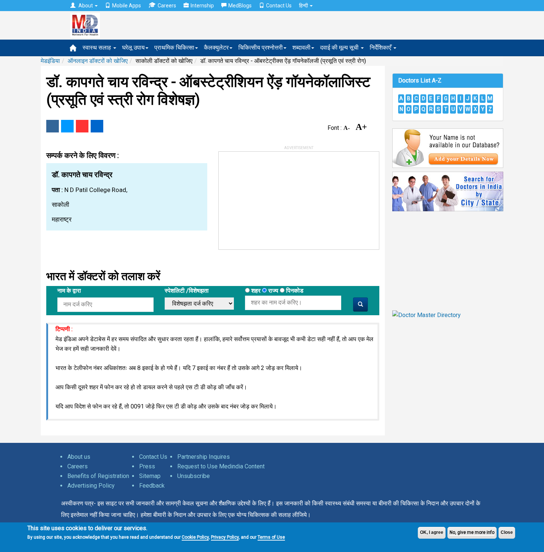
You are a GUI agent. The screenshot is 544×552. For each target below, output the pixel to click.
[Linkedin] (97, 126)
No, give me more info (472, 532)
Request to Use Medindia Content (221, 466)
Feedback (152, 485)
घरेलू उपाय (133, 47)
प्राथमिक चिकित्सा (174, 47)
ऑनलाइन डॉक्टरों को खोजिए (98, 60)
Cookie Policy (195, 537)
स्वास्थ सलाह (98, 47)
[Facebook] (52, 126)
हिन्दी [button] (304, 6)
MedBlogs (240, 6)
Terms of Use (271, 537)
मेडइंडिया (50, 60)
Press (147, 466)
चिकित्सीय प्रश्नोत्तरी (260, 47)
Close (507, 532)
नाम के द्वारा (69, 290)
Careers (167, 6)
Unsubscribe (193, 475)
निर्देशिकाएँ (381, 47)
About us (78, 456)
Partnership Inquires (203, 456)
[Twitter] (67, 126)
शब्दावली (301, 47)
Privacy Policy (225, 537)
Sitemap (150, 475)
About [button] (85, 6)
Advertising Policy (91, 485)
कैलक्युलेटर (216, 47)
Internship (202, 6)
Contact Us (279, 6)
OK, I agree (431, 532)
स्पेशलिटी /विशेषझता (187, 290)
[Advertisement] (274, 198)
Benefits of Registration (98, 475)
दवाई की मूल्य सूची (340, 47)
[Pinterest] (82, 126)
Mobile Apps (126, 6)
